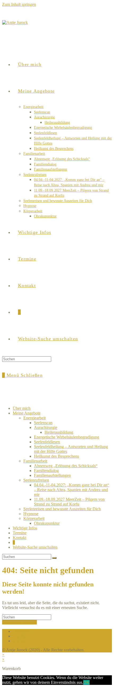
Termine (20, 533)
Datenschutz (23, 631)
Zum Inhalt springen (19, 4)
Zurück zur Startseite (19, 622)
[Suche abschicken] (54, 558)
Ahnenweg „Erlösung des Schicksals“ (66, 465)
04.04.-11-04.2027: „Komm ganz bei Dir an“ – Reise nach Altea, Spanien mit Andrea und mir (71, 490)
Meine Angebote (27, 413)
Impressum (22, 636)
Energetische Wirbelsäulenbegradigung (66, 437)
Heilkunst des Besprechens (56, 456)
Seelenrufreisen (36, 480)
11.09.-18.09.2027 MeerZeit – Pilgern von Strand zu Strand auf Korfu (69, 501)
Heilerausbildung (59, 432)
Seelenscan (43, 422)
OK (86, 682)
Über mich (21, 408)
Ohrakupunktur (47, 523)
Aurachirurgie (45, 427)
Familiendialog (46, 470)
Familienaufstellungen (52, 475)
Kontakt (19, 537)
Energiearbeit (34, 418)
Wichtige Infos (25, 528)
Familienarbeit (35, 461)
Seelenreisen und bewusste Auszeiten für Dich (62, 509)
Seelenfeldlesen (47, 442)
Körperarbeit (34, 518)
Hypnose (30, 513)
